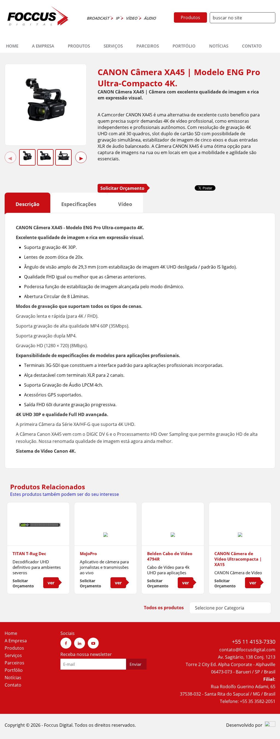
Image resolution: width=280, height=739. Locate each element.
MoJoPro (88, 553)
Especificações (78, 204)
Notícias (218, 46)
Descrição (27, 204)
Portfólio (184, 46)
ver (51, 583)
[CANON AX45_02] (46, 125)
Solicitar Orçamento (122, 188)
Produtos (190, 17)
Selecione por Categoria (219, 608)
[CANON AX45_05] (45, 155)
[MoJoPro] (105, 535)
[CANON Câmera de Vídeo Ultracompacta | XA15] (240, 535)
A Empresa (43, 46)
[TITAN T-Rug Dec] (38, 535)
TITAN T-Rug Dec (29, 553)
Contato (252, 46)
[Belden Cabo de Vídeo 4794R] (172, 535)
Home (12, 46)
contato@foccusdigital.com (247, 650)
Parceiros (147, 46)
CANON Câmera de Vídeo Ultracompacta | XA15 (238, 559)
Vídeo (125, 204)
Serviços (113, 46)
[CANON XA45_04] (63, 155)
